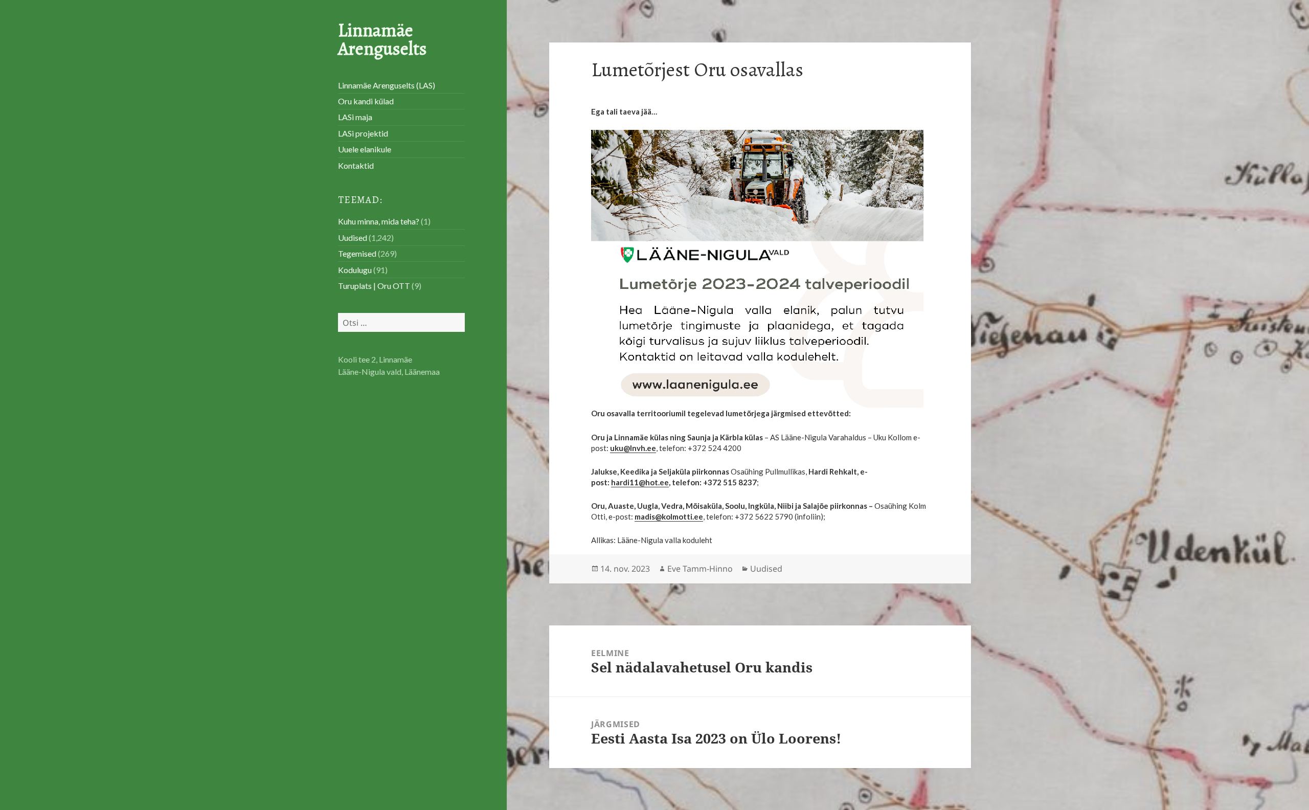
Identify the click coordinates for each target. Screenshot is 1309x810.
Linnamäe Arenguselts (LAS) (386, 85)
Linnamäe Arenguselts (382, 39)
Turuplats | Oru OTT (374, 285)
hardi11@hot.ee (640, 482)
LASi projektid (363, 133)
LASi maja (355, 117)
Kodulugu (355, 270)
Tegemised (357, 253)
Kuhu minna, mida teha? (378, 221)
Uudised (352, 237)
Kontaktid (356, 165)
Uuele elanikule (364, 149)
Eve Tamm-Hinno (700, 568)
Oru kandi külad (366, 101)
